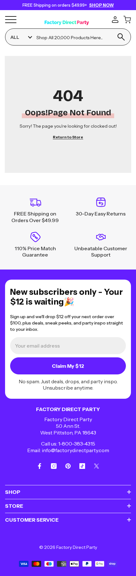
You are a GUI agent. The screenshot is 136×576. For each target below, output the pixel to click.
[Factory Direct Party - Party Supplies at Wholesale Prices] (67, 19)
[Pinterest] (68, 466)
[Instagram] (54, 466)
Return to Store (68, 137)
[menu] (10, 19)
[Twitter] (96, 466)
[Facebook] (39, 466)
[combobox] (73, 37)
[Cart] (127, 19)
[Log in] (115, 19)
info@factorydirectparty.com (75, 450)
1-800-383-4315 (76, 443)
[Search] (121, 37)
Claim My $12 (68, 366)
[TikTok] (82, 466)
